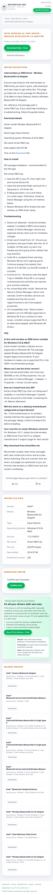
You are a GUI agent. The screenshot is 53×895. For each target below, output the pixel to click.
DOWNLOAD (16, 585)
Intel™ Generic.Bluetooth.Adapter (21, 673)
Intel (25, 18)
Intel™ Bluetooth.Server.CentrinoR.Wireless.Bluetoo (26, 696)
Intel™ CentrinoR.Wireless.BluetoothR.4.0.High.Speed (26, 720)
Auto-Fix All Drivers (16, 55)
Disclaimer (6, 884)
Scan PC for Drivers (42, 10)
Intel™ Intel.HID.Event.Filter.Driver (21, 834)
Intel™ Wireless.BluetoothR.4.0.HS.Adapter (25, 812)
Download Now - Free (17, 48)
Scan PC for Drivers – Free (17, 632)
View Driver (12, 686)
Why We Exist (46, 2)
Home (7, 18)
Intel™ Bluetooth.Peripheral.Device (21, 789)
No (39, 484)
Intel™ (30, 506)
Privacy (13, 884)
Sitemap (38, 884)
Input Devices (16, 18)
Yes (16, 484)
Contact (48, 6)
